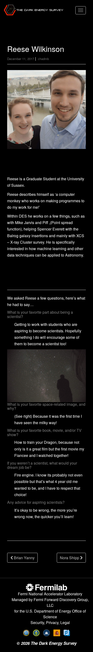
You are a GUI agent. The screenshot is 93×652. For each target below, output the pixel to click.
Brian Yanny (24, 557)
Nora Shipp (70, 557)
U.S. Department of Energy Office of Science (56, 613)
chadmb (43, 58)
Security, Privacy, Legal (50, 622)
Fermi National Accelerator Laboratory (50, 594)
